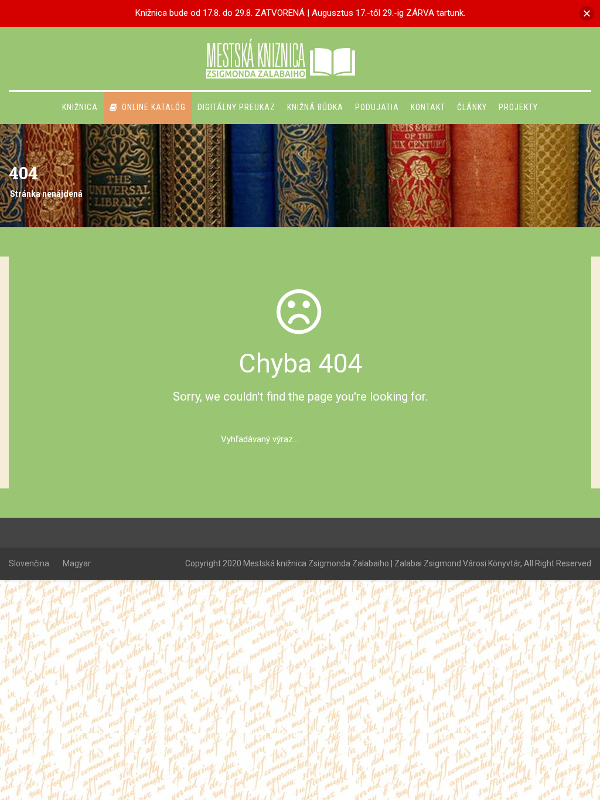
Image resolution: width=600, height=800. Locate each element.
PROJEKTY (518, 107)
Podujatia (377, 107)
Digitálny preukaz (236, 107)
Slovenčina (29, 563)
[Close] (586, 13)
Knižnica (80, 107)
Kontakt (428, 107)
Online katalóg (154, 107)
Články (472, 107)
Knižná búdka (315, 107)
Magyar (77, 563)
